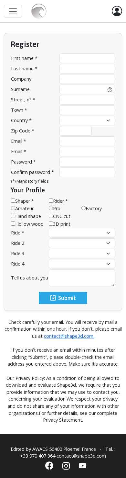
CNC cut (61, 216)
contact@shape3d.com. (69, 336)
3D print (61, 224)
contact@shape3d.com (81, 456)
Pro (56, 208)
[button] (117, 11)
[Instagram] (66, 466)
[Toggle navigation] (13, 11)
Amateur (24, 208)
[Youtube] (82, 466)
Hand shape (28, 216)
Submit (67, 298)
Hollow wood (29, 224)
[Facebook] (49, 465)
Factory (94, 208)
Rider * (60, 201)
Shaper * (24, 201)
